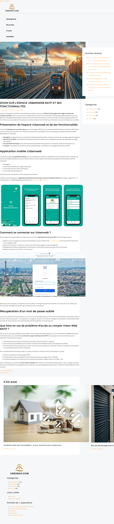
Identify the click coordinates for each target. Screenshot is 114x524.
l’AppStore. (44, 180)
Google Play (36, 180)
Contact (12, 496)
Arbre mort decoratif (16, 515)
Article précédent (6, 370)
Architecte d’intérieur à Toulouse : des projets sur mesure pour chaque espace (99, 87)
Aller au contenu (5, 1)
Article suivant (5, 373)
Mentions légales (15, 499)
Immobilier (10, 36)
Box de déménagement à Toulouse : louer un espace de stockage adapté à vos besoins (99, 66)
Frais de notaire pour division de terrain (22, 507)
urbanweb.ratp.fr (55, 241)
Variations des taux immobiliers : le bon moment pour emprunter (33, 445)
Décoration (10, 25)
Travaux (9, 30)
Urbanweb (13, 513)
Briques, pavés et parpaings (18, 509)
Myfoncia (13, 511)
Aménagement (11, 19)
